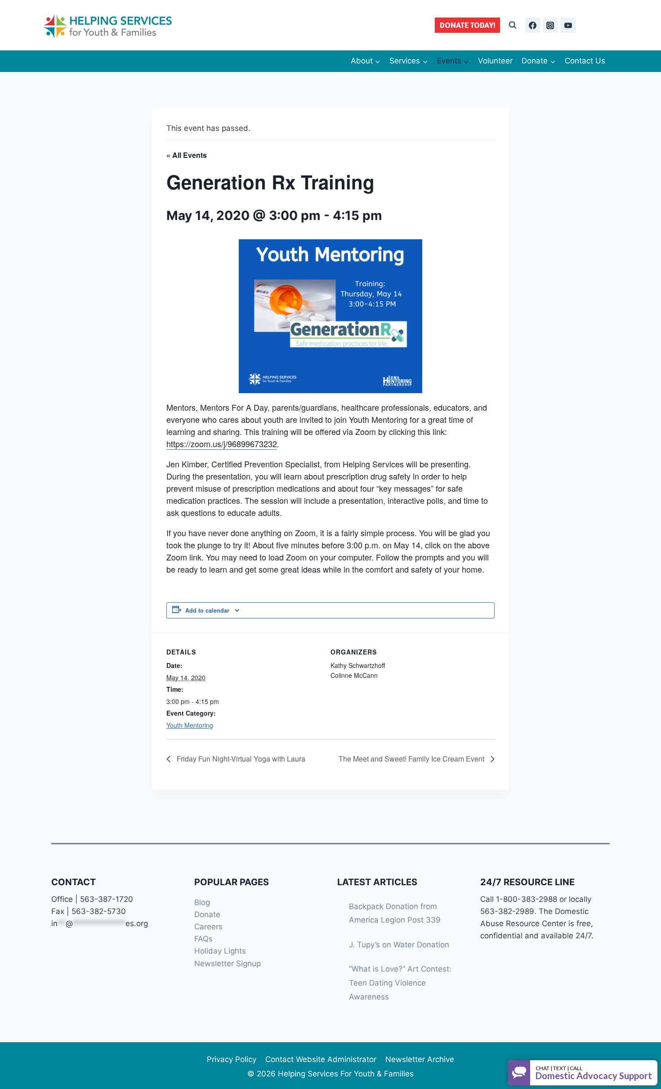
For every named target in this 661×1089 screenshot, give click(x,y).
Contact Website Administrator (320, 1059)
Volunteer (495, 60)
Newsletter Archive (419, 1059)
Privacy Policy (231, 1059)
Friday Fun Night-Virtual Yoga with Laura (240, 758)
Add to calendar (207, 610)
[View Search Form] (513, 25)
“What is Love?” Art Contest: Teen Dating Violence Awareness (400, 982)
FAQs (203, 938)
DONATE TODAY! (468, 25)
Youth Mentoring (189, 725)
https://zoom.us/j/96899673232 (221, 443)
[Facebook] (532, 25)
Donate (207, 914)
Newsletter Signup (227, 963)
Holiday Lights (220, 950)
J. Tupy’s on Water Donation (399, 944)
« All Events (186, 155)
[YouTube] (568, 25)
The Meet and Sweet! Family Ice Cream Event (412, 758)
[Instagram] (550, 25)
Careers (208, 926)
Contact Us (585, 60)
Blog (202, 902)
